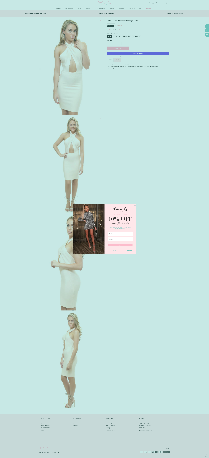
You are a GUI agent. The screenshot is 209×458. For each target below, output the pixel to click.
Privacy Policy (129, 250)
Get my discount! (120, 245)
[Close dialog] (135, 205)
